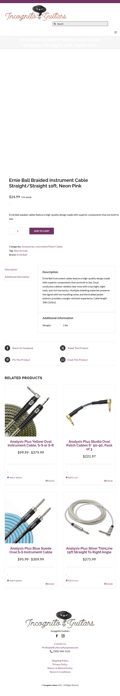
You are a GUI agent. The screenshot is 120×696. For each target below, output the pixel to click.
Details (51, 481)
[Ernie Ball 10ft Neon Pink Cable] (60, 111)
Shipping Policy (60, 660)
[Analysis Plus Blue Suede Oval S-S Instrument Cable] (31, 517)
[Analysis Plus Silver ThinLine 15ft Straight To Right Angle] (89, 517)
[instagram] (63, 636)
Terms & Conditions (60, 671)
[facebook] (56, 636)
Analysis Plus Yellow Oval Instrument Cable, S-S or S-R (31, 443)
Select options (16, 477)
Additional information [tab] (17, 276)
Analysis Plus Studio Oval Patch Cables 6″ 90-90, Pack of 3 (89, 445)
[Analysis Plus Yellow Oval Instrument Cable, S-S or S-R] (31, 411)
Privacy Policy (60, 664)
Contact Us (60, 643)
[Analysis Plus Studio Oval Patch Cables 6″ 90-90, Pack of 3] (89, 411)
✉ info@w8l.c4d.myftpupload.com (60, 647)
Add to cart (41, 231)
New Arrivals (21, 250)
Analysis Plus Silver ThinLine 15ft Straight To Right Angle (89, 550)
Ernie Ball (22, 254)
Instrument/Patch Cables (49, 246)
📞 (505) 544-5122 (60, 651)
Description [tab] (11, 269)
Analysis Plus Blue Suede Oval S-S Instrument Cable (30, 550)
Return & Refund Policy (60, 668)
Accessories (28, 246)
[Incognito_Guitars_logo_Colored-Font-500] (36, 5)
